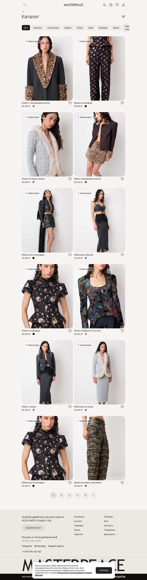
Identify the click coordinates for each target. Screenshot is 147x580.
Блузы (80, 27)
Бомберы (103, 27)
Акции (77, 530)
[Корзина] (111, 5)
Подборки (79, 525)
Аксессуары (53, 27)
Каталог (78, 521)
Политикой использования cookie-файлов (63, 573)
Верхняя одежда (129, 27)
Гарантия (78, 534)
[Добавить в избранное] (70, 103)
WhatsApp (40, 546)
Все (26, 27)
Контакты (108, 525)
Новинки (37, 27)
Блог (106, 521)
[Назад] (23, 11)
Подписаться (33, 527)
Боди (91, 27)
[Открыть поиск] (104, 5)
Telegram (27, 546)
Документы (109, 534)
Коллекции (79, 516)
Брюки (116, 27)
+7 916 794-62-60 (31, 551)
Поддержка (109, 530)
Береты (68, 27)
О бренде (108, 516)
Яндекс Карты (56, 546)
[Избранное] (117, 5)
